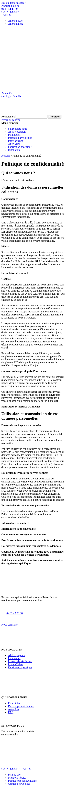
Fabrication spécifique (20, 667)
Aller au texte (15, 20)
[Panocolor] (33, 90)
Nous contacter (9, 624)
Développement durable (21, 706)
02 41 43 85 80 (14, 613)
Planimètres (14, 658)
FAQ (11, 712)
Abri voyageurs (16, 655)
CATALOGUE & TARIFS (16, 768)
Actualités (6, 93)
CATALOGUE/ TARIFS (10, 13)
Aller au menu (15, 23)
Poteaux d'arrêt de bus (20, 661)
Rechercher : (8, 116)
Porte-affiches (15, 664)
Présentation (14, 703)
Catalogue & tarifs (11, 96)
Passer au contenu (10, 119)
